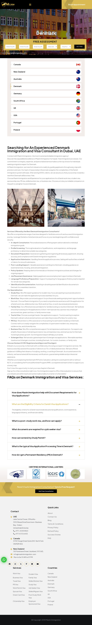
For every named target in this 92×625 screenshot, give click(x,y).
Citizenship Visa (18, 601)
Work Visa (16, 573)
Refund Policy (53, 531)
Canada (17, 64)
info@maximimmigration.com (25, 554)
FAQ (49, 538)
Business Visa (18, 578)
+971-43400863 (21, 531)
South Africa (19, 101)
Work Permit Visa (19, 588)
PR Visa (15, 584)
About (50, 513)
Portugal (17, 122)
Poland (17, 130)
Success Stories (54, 534)
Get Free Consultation (79, 47)
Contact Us (52, 517)
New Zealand (19, 72)
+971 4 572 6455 (21, 534)
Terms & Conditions (55, 524)
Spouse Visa (17, 591)
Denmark (18, 86)
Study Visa (32, 584)
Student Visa (33, 574)
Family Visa (33, 578)
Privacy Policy (53, 527)
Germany (18, 93)
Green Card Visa (19, 595)
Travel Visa (17, 581)
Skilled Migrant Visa (36, 591)
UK (15, 108)
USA (15, 115)
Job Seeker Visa (34, 588)
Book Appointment (76, 4)
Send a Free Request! (65, 487)
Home (4, 53)
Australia (18, 79)
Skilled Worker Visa (35, 581)
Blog (49, 520)
